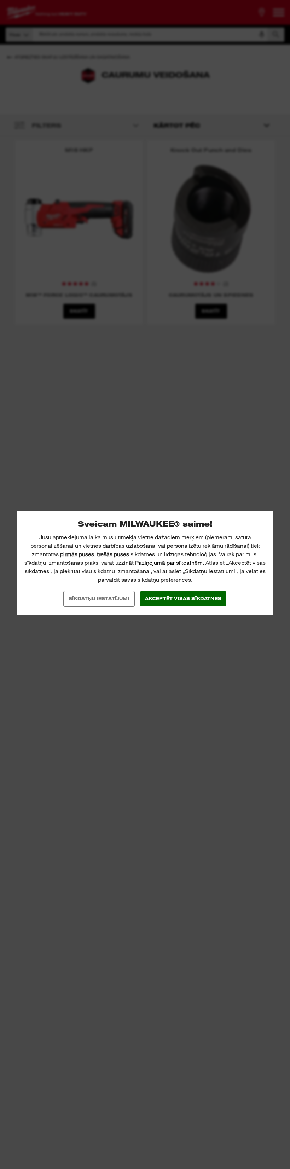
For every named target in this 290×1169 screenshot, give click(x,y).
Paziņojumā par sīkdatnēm (169, 563)
